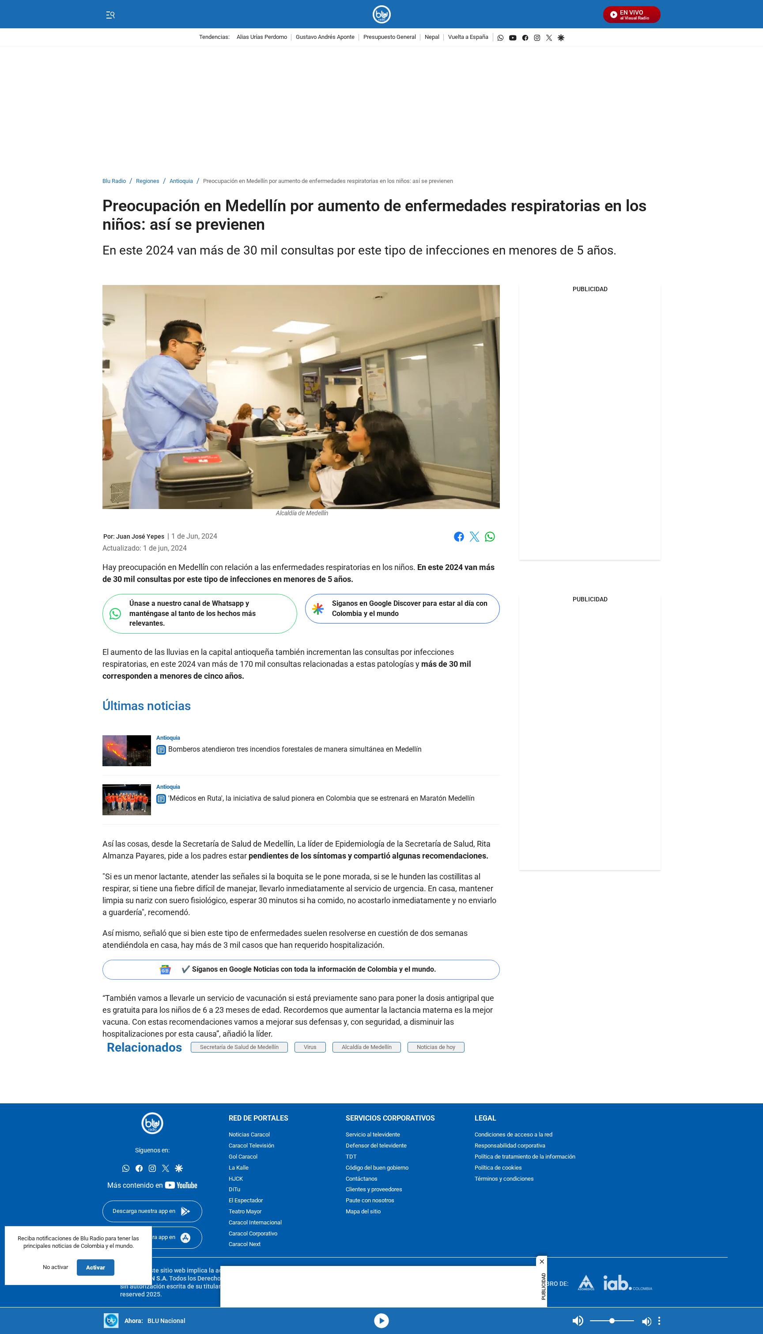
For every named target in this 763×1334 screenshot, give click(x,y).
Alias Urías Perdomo (262, 37)
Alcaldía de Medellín (367, 1047)
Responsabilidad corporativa (510, 1146)
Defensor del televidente (376, 1146)
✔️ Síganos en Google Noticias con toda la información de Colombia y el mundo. (308, 969)
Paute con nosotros (370, 1201)
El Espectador (246, 1201)
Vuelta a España (468, 37)
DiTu (234, 1190)
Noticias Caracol (249, 1135)
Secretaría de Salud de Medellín (239, 1047)
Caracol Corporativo (253, 1234)
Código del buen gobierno (377, 1168)
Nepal (432, 37)
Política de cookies (498, 1168)
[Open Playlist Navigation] (659, 1320)
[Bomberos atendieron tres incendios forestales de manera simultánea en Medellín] (126, 750)
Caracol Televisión (251, 1146)
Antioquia (181, 181)
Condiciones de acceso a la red (513, 1135)
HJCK (236, 1179)
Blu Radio (114, 181)
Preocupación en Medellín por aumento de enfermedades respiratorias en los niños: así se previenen (328, 181)
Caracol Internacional (255, 1223)
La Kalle (239, 1168)
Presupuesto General (389, 37)
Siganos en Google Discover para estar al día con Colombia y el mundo (409, 608)
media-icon (381, 1320)
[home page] (382, 14)
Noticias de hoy (436, 1047)
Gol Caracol (243, 1157)
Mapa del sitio (363, 1212)
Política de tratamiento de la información (525, 1157)
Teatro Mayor (245, 1212)
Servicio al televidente (373, 1135)
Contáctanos (362, 1179)
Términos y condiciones (504, 1179)
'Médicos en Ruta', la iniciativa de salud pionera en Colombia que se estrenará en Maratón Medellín (321, 798)
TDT (351, 1157)
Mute (578, 1320)
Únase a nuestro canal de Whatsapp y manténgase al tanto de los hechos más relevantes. (192, 613)
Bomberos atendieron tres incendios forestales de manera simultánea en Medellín (295, 749)
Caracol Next (245, 1245)
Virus (310, 1047)
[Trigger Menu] (110, 15)
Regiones (147, 181)
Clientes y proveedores (374, 1190)
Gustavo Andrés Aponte (325, 37)
